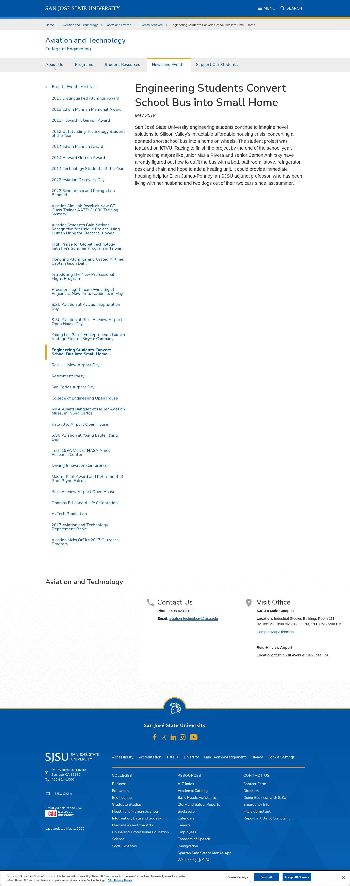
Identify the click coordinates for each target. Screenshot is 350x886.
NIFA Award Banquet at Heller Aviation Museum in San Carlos (88, 411)
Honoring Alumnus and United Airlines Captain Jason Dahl (88, 261)
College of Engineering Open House (85, 398)
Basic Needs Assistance (197, 797)
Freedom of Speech (194, 839)
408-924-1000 (62, 779)
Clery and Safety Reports (199, 804)
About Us (54, 64)
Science (118, 839)
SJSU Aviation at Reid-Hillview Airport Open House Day (87, 321)
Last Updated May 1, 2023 (65, 828)
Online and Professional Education (140, 832)
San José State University (82, 8)
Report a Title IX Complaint (266, 818)
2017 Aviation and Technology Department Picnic (80, 527)
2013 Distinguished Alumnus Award (85, 98)
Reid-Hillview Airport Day (75, 365)
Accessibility (122, 757)
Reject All (266, 877)
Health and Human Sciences (135, 811)
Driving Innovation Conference (79, 465)
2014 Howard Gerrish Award (78, 157)
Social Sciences (124, 846)
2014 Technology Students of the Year (88, 168)
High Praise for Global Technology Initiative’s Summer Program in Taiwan (87, 246)
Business (119, 783)
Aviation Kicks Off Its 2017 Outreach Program (85, 542)
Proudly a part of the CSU (63, 808)
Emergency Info (256, 804)
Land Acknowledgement (225, 757)
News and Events (118, 25)
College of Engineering (68, 49)
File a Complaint (257, 811)
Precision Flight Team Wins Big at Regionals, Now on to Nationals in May (87, 291)
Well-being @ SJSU (194, 859)
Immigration (188, 846)
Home (49, 25)
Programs (84, 64)
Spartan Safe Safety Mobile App (205, 853)
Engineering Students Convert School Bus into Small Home (81, 352)
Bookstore (186, 811)
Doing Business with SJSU (265, 797)
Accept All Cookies (297, 877)
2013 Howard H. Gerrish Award (81, 120)
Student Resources (122, 64)
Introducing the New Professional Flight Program (83, 276)
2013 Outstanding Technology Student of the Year (88, 133)
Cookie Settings (281, 757)
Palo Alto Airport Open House (80, 424)
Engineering (122, 797)
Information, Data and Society (136, 818)
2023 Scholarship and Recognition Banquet (83, 193)
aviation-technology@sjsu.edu (193, 618)
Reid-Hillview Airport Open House (83, 491)
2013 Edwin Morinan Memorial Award (87, 109)
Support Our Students (217, 64)
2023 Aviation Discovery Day (78, 180)
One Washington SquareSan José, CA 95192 (68, 772)
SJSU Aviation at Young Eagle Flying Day (85, 437)
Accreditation (149, 757)
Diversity (191, 757)
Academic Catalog (193, 790)
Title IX (172, 757)
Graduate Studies (127, 804)
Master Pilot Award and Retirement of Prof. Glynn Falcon (87, 478)
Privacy (257, 757)
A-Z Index (186, 783)
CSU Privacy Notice (120, 880)
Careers (184, 825)
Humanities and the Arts (132, 825)
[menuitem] (55, 64)
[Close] (343, 877)
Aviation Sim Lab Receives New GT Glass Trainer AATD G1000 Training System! (85, 210)
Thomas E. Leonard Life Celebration (85, 503)
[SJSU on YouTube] (193, 737)
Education (120, 790)
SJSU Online (63, 793)
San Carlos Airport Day (73, 387)
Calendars (186, 818)
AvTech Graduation (69, 514)
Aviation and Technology (80, 25)
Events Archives (151, 25)
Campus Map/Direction (275, 632)
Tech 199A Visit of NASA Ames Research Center (81, 452)
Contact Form (254, 783)
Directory (251, 790)
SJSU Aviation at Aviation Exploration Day (86, 306)
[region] (175, 878)
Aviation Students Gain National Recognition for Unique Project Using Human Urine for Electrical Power (86, 229)
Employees (187, 832)
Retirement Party (68, 376)
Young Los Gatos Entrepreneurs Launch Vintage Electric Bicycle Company (88, 337)
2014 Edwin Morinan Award (77, 146)
